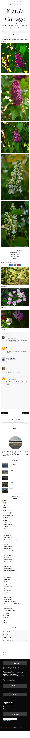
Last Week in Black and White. (10, 668)
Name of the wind (8, 559)
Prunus (11, 470)
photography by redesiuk (10, 674)
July (6, 518)
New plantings (7, 597)
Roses (5, 572)
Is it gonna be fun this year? (10, 539)
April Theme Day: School (9, 680)
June (6, 520)
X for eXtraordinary (8, 555)
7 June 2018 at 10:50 (11, 338)
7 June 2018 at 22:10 (11, 359)
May (6, 612)
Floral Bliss (15, 258)
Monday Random (8, 599)
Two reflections (7, 542)
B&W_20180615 (8, 568)
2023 (4, 500)
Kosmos (3, 329)
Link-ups (6, 544)
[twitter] (12, 1)
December (7, 510)
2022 (4, 502)
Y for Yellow (6, 531)
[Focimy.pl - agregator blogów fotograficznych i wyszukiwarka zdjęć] (8, 702)
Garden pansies (7, 548)
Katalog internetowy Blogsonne (10, 710)
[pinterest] (15, 1)
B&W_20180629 (8, 524)
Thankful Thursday (15, 256)
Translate (13, 720)
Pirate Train (7, 557)
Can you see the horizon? (10, 583)
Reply (8, 354)
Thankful (6, 592)
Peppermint (4, 286)
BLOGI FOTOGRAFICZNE (8, 699)
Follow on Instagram (8, 640)
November (7, 512)
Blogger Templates (25, 727)
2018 (4, 509)
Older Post (25, 413)
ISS (5, 588)
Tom (7, 347)
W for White (7, 575)
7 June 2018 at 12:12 (11, 349)
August (7, 517)
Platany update (7, 535)
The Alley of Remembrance (10, 561)
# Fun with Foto (8, 262)
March (6, 615)
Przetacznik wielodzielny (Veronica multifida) (13, 672)
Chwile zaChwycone (9, 671)
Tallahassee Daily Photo (10, 679)
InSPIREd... (12, 488)
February (7, 617)
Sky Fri (11, 476)
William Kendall (10, 358)
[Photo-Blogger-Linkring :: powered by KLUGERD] (14, 706)
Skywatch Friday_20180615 (10, 570)
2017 (4, 620)
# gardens (15, 262)
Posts (5, 652)
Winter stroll (12, 464)
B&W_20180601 (8, 608)
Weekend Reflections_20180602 (11, 603)
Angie (7, 378)
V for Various (7, 595)
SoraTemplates (9, 727)
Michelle (8, 367)
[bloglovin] (20, 1)
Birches (6, 528)
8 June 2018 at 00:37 (11, 368)
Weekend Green (7, 522)
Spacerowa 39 (7, 577)
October (7, 513)
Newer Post (4, 413)
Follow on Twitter (7, 631)
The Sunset (6, 526)
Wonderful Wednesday (15, 252)
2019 (4, 507)
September (8, 515)
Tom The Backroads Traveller (11, 667)
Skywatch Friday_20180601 (10, 610)
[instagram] (18, 1)
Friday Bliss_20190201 (6, 307)
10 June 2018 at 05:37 (11, 379)
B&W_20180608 (8, 586)
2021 (4, 503)
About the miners (8, 537)
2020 (4, 505)
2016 (4, 622)
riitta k (8, 336)
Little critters (7, 564)
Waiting (11, 482)
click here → (9, 455)
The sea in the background (10, 601)
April (6, 613)
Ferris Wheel (7, 533)
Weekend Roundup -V (9, 606)
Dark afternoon (7, 566)
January (7, 618)
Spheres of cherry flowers (10, 553)
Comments (6, 654)
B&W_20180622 (8, 546)
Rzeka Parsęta (7, 590)
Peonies (6, 581)
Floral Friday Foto (15, 254)
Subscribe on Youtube (8, 637)
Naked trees (7, 579)
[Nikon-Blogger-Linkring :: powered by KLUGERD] (14, 708)
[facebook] (9, 1)
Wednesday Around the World (15, 250)
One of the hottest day (9, 550)
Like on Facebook (7, 634)
